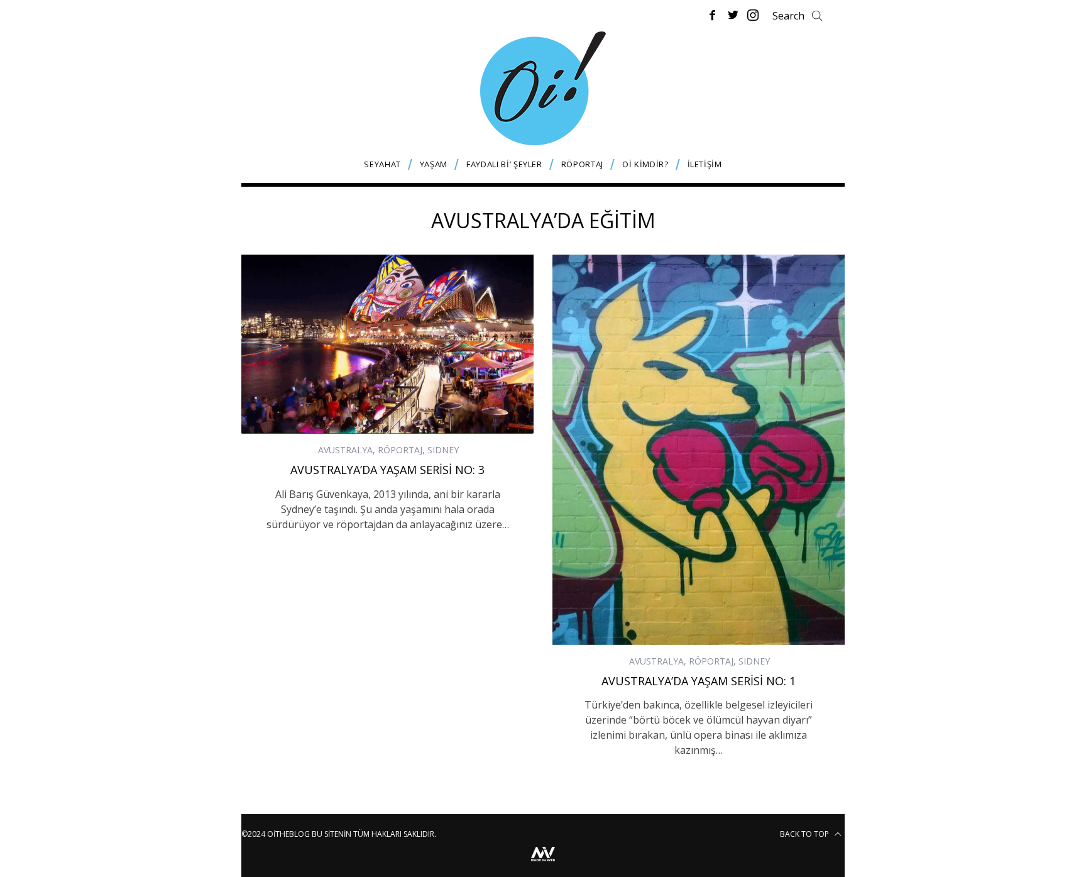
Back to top (805, 834)
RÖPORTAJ (400, 450)
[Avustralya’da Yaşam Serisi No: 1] (698, 449)
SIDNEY (443, 450)
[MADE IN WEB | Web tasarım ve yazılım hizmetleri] (543, 863)
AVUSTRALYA (345, 450)
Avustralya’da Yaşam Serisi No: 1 (698, 680)
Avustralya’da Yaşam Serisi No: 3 (387, 469)
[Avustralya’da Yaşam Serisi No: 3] (387, 344)
